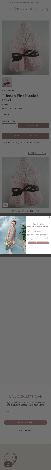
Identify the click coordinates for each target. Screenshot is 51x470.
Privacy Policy (36, 239)
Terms (41, 239)
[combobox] (29, 231)
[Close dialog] (49, 217)
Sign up (38, 242)
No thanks (38, 246)
